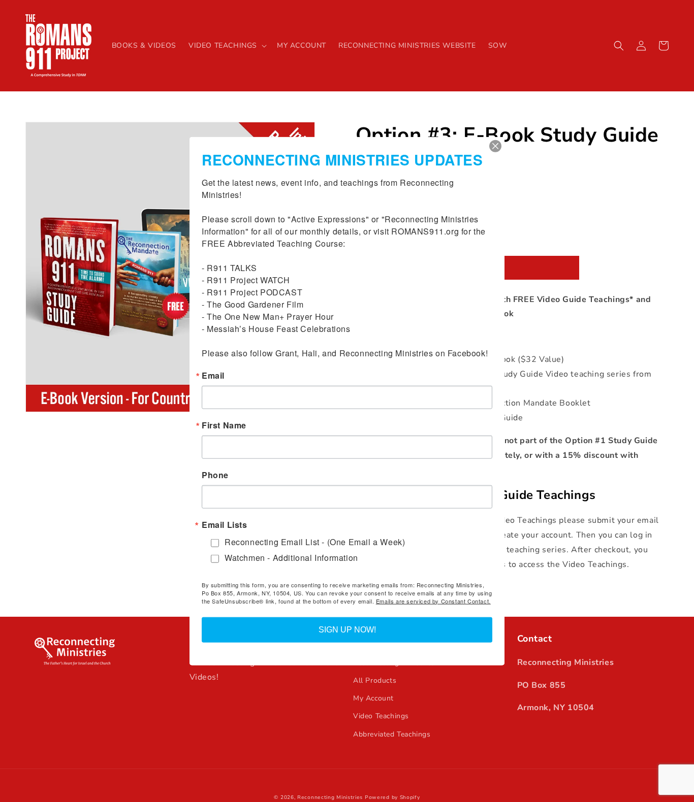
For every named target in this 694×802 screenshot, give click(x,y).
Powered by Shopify (392, 797)
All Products (374, 680)
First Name (224, 425)
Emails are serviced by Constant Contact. (433, 600)
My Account (373, 698)
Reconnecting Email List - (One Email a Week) (315, 542)
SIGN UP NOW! (347, 629)
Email (213, 376)
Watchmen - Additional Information (291, 557)
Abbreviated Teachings (392, 734)
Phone (215, 475)
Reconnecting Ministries (330, 797)
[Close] (495, 146)
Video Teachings (381, 716)
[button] (226, 45)
